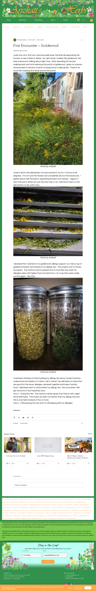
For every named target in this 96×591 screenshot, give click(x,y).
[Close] (94, 587)
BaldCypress (84, 515)
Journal (6, 27)
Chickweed (16, 504)
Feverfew (68, 504)
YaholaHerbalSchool (42, 499)
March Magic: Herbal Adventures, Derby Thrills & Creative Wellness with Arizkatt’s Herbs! (77, 457)
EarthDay (25, 510)
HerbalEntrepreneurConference (61, 513)
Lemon (41, 507)
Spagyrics (42, 515)
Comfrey (6, 502)
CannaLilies (21, 513)
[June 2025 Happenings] (48, 445)
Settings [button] (70, 588)
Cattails (86, 513)
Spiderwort (71, 507)
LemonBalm (58, 502)
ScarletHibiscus (35, 510)
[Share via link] (28, 417)
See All (90, 433)
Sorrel (5, 513)
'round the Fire (28, 27)
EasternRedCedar (35, 504)
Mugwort (12, 513)
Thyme (60, 504)
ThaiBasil (87, 507)
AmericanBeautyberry (67, 499)
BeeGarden (39, 513)
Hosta (53, 507)
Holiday (64, 27)
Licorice (79, 507)
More (85, 27)
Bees (47, 507)
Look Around (75, 27)
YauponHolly (68, 502)
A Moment (16, 27)
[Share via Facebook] (14, 417)
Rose (10, 518)
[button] (91, 20)
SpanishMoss (32, 515)
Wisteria (30, 513)
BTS (5, 499)
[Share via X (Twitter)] (19, 417)
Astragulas (52, 518)
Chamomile (40, 502)
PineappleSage (80, 502)
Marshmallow (71, 518)
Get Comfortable (52, 27)
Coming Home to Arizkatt (16, 456)
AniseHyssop (84, 504)
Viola (47, 513)
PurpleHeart (7, 507)
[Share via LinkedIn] (23, 417)
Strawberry (7, 504)
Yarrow (16, 507)
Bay (45, 518)
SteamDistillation (65, 515)
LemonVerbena (85, 510)
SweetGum (78, 513)
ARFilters (23, 499)
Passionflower (37, 518)
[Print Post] (32, 417)
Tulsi (5, 518)
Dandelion (17, 510)
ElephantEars (26, 518)
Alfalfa (17, 518)
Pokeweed (54, 499)
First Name (25, 550)
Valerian (79, 499)
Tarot (23, 515)
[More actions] (81, 40)
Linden (75, 515)
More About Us (7, 578)
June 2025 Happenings (45, 456)
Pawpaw (49, 502)
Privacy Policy (11, 589)
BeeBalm (33, 507)
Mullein (31, 499)
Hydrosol (16, 515)
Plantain (75, 510)
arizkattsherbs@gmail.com (72, 575)
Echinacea (46, 510)
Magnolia (61, 518)
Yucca (32, 502)
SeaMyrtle (56, 510)
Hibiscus (87, 499)
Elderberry (24, 502)
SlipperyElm (7, 510)
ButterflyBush (66, 510)
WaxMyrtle (24, 507)
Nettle (76, 504)
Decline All (78, 588)
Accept (88, 588)
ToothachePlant (52, 515)
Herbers (40, 27)
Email (44, 550)
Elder (53, 504)
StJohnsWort (7, 515)
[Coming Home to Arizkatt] (17, 445)
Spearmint (61, 507)
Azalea (25, 504)
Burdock (46, 504)
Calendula (15, 502)
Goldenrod (16, 410)
